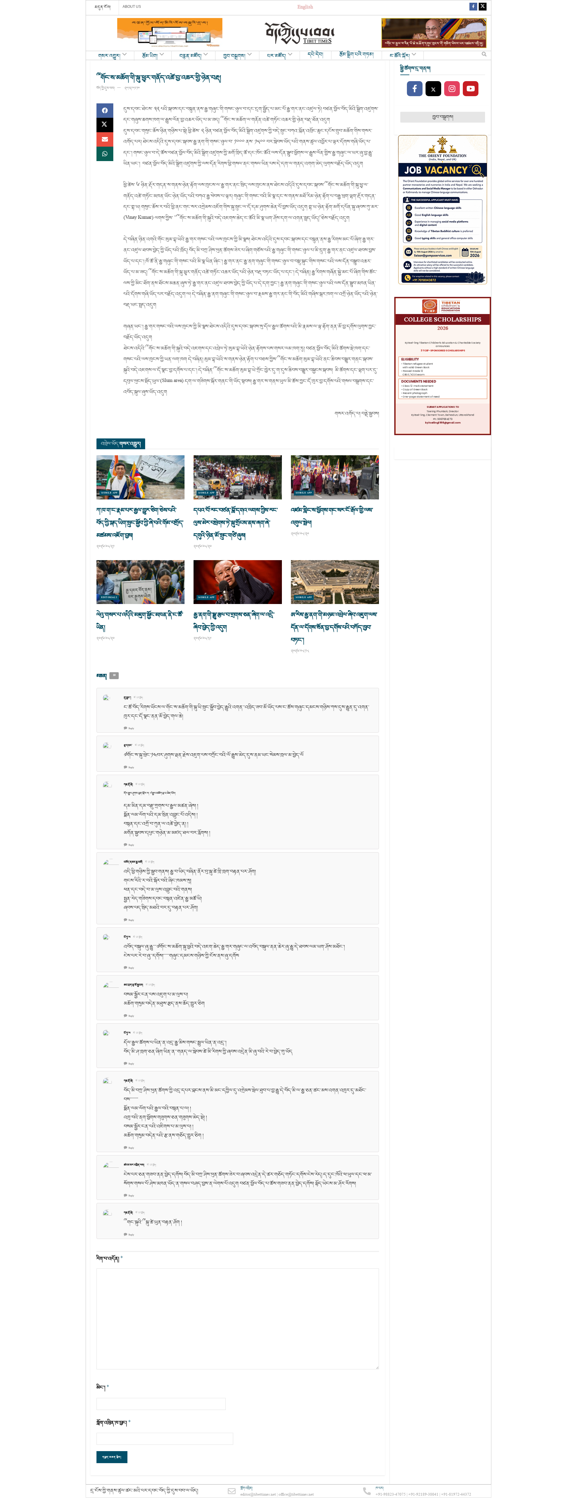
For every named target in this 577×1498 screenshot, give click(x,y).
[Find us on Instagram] (452, 89)
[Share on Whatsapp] (104, 154)
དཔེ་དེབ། (315, 55)
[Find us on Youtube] (470, 89)
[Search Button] (484, 55)
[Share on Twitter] (104, 125)
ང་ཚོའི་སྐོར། (400, 56)
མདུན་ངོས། (103, 7)
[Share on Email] (104, 139)
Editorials (109, 597)
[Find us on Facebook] (473, 7)
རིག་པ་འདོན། (109, 1258)
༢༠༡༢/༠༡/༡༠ (132, 88)
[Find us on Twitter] (483, 7)
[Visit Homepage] (300, 33)
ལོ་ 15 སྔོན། (138, 698)
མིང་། (102, 1387)
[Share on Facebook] (104, 110)
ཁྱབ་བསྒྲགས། (234, 56)
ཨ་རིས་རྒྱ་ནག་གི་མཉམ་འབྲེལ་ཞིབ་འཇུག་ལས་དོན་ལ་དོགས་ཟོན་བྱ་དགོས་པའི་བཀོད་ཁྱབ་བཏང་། (334, 627)
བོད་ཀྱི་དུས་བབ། (105, 88)
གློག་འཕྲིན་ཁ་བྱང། (113, 1422)
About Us (132, 7)
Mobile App (109, 493)
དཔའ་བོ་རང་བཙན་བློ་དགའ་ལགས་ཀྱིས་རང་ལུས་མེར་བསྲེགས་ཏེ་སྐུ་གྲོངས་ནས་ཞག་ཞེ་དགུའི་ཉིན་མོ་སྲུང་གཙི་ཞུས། (236, 523)
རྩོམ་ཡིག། (150, 56)
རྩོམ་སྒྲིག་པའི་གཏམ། (356, 55)
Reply (131, 728)
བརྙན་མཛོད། (190, 56)
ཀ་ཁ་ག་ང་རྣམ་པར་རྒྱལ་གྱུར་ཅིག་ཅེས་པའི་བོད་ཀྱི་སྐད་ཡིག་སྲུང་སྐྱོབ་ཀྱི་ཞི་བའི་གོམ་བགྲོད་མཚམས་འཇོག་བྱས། (139, 523)
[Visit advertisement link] (169, 33)
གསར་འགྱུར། (109, 56)
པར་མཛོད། (276, 56)
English (305, 7)
